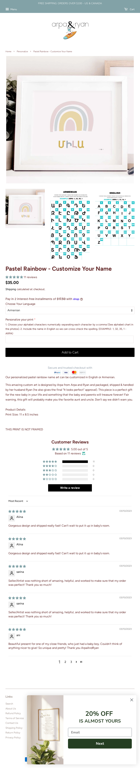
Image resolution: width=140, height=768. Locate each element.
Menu (13, 9)
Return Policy (12, 732)
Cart (132, 9)
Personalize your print (19, 319)
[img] (17, 511)
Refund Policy (13, 713)
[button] (14, 277)
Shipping (10, 289)
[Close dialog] (132, 700)
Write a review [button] (70, 488)
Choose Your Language (20, 304)
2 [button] (65, 662)
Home (8, 51)
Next (100, 743)
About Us (10, 708)
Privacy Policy (13, 737)
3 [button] (71, 662)
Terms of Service (14, 718)
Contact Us (11, 722)
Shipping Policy (13, 727)
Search (9, 703)
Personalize (22, 51)
